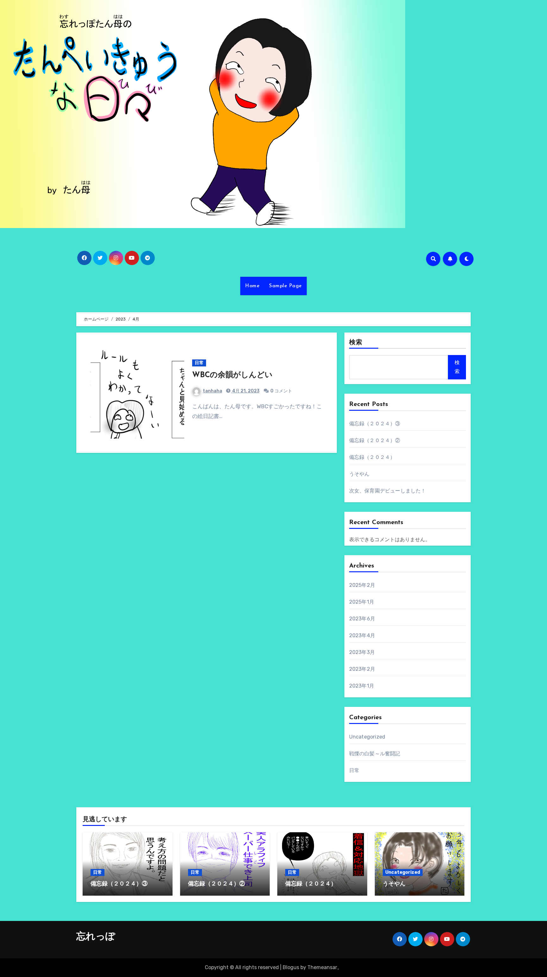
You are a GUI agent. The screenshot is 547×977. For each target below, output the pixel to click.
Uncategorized (367, 737)
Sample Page (285, 286)
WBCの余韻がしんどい (232, 375)
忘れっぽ (95, 937)
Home (252, 286)
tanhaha (212, 391)
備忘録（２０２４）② (374, 440)
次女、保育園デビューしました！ (387, 491)
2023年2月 (362, 669)
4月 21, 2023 (245, 391)
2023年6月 (362, 619)
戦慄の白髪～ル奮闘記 (374, 754)
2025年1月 (361, 602)
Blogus (291, 967)
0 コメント (281, 391)
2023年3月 (362, 652)
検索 (355, 342)
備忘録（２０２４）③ (374, 424)
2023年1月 (361, 686)
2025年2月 (362, 585)
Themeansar (322, 967)
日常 (199, 362)
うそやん (359, 474)
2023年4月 (362, 635)
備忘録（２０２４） (372, 457)
